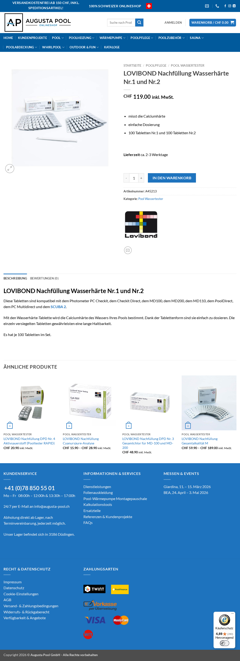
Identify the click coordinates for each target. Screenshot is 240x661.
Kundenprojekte (32, 38)
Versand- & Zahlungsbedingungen (31, 606)
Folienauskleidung (98, 492)
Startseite (132, 65)
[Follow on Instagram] (229, 6)
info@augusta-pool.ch (52, 506)
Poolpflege (140, 38)
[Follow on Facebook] (225, 6)
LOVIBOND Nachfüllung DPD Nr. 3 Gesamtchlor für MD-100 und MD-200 (148, 443)
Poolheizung (80, 38)
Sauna (195, 38)
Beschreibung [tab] (15, 278)
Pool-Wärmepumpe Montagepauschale (115, 498)
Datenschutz (14, 587)
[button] (173, 22)
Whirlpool (51, 47)
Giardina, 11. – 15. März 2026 (187, 486)
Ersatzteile (92, 510)
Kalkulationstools (97, 504)
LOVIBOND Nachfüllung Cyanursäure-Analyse (81, 441)
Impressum (13, 582)
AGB (7, 599)
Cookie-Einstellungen (21, 594)
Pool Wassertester (187, 65)
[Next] (236, 419)
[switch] (224, 643)
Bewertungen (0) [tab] (44, 278)
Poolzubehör (170, 38)
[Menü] (232, 614)
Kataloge (112, 47)
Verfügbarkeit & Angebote (25, 617)
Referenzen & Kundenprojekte (107, 516)
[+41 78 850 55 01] (217, 6)
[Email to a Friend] (128, 250)
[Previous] (3, 419)
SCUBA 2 (58, 306)
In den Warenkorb (172, 178)
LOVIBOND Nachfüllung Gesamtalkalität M (200, 441)
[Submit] (139, 23)
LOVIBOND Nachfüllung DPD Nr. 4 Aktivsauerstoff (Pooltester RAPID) (29, 441)
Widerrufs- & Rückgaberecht (26, 612)
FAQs (88, 522)
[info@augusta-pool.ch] (207, 6)
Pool (56, 38)
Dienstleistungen (97, 486)
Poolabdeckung (20, 47)
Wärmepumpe (111, 38)
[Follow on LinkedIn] (234, 6)
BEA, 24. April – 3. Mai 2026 (186, 492)
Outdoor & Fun (82, 47)
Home (8, 38)
